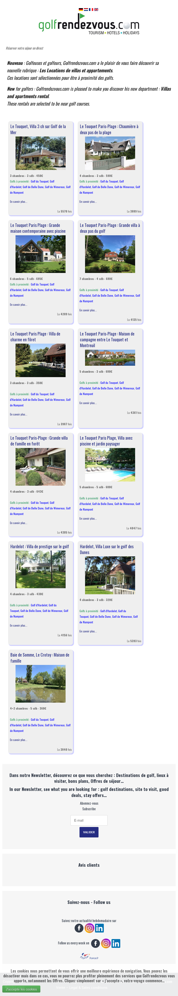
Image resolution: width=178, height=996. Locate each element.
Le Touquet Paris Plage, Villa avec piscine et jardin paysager (106, 441)
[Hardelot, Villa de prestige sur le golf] (41, 569)
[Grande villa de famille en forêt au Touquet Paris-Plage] (41, 466)
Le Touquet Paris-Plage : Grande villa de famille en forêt (39, 441)
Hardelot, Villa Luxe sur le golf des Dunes (107, 549)
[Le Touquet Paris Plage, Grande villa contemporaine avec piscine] (41, 254)
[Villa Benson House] (41, 360)
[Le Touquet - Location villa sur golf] (41, 153)
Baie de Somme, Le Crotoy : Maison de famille (39, 658)
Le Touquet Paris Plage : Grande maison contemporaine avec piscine (38, 228)
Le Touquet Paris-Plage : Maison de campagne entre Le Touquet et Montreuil (107, 339)
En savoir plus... (18, 201)
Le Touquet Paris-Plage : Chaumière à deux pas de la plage (109, 129)
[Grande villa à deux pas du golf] (110, 254)
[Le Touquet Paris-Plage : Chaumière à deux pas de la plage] (110, 153)
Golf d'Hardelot (39, 605)
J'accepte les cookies (21, 989)
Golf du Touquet (39, 181)
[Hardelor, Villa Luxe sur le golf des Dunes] (110, 575)
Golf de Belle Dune (33, 187)
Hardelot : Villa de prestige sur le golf (39, 546)
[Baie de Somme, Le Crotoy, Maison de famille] (41, 683)
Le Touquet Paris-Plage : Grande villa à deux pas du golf (110, 228)
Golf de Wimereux (55, 187)
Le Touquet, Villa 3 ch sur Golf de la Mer (38, 129)
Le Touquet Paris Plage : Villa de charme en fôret (35, 336)
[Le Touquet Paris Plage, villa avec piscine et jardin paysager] (110, 464)
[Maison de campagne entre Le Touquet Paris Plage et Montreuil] (110, 357)
